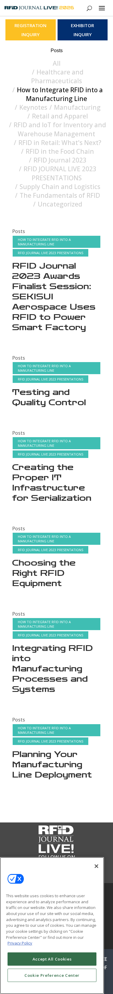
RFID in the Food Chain (60, 151)
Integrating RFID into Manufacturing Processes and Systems (52, 669)
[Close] (96, 866)
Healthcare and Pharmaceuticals (57, 76)
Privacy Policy (20, 943)
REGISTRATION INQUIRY (30, 29)
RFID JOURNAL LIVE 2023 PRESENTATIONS (60, 173)
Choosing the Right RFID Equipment (44, 573)
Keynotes (33, 107)
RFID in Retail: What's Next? (59, 142)
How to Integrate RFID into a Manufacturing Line (60, 94)
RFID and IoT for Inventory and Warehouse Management (60, 129)
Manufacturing (77, 107)
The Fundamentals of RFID (60, 195)
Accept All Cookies (52, 959)
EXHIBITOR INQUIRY (82, 29)
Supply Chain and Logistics (60, 186)
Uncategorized (60, 204)
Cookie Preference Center (52, 975)
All (57, 63)
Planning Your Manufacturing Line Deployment (52, 765)
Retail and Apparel (60, 116)
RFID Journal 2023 (59, 160)
